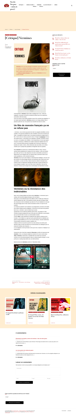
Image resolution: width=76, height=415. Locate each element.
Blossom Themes (17, 411)
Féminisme (39, 4)
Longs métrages (9, 310)
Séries (55, 4)
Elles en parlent (47, 4)
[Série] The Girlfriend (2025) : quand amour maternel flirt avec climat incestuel (62, 44)
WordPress (27, 411)
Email (54, 68)
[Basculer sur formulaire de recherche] (71, 5)
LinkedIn (69, 410)
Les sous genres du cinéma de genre (24, 350)
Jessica (6, 44)
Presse (34, 6)
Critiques (21, 4)
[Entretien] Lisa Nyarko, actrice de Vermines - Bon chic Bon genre (31, 338)
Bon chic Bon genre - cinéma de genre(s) (18, 410)
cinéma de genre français (24, 73)
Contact (41, 6)
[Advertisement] (38, 20)
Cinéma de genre (30, 4)
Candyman (42, 136)
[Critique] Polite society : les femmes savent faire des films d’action (36, 316)
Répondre (20, 345)
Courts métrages (54, 312)
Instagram (64, 410)
